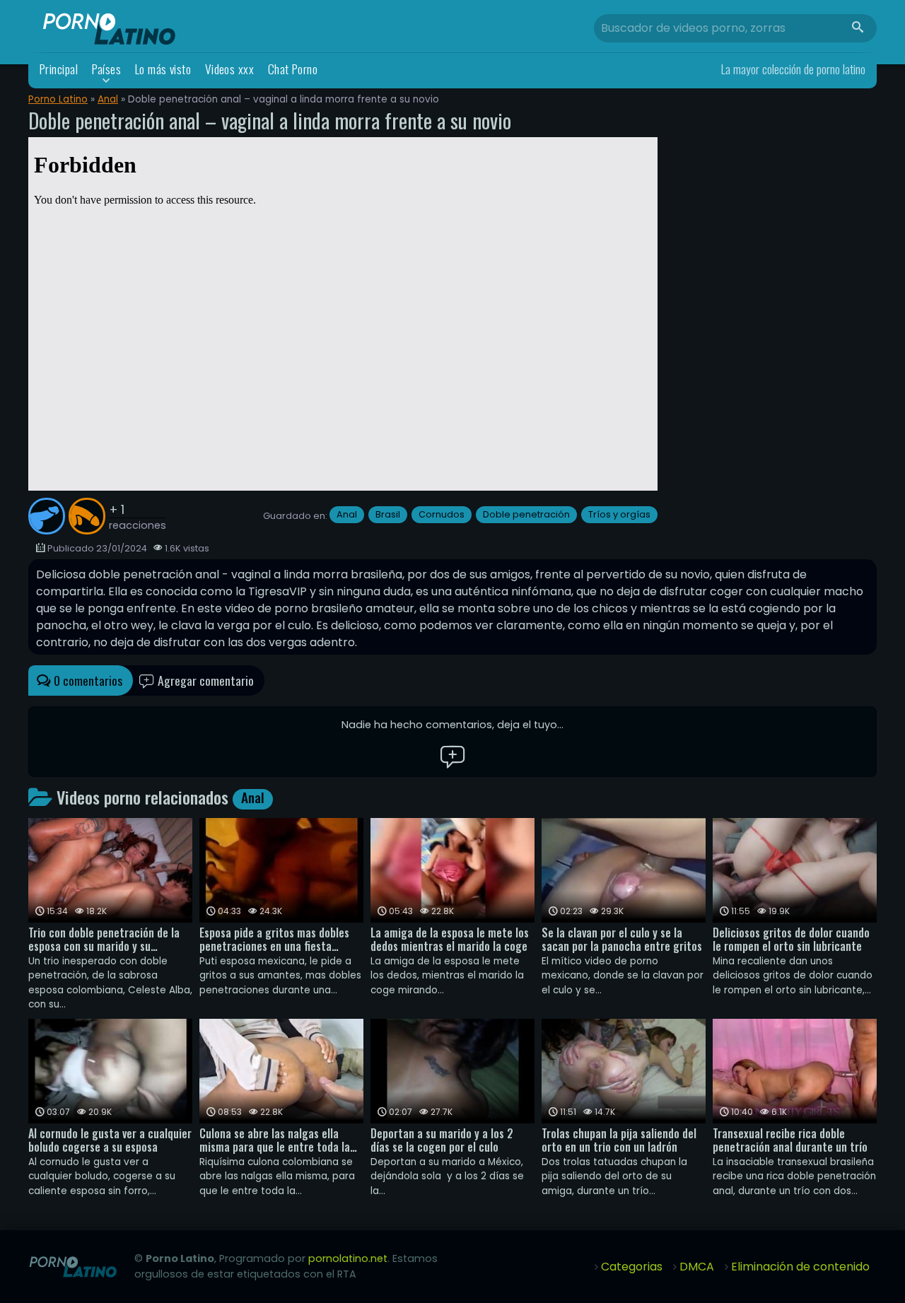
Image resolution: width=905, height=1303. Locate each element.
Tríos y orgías (619, 514)
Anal (108, 99)
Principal (59, 69)
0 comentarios (86, 680)
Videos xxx (230, 69)
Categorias (631, 1266)
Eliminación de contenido (800, 1266)
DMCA (696, 1266)
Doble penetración (526, 514)
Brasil (387, 514)
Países (107, 69)
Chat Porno (293, 69)
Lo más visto (163, 69)
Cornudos (442, 514)
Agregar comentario (204, 680)
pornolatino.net (347, 1258)
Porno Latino (58, 99)
